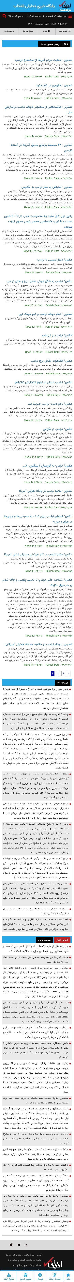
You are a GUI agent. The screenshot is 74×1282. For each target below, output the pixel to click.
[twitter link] (11, 1245)
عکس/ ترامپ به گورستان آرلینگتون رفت (47, 465)
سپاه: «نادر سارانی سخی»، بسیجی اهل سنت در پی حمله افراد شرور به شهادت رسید (35, 959)
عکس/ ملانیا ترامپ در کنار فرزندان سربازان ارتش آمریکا (38, 554)
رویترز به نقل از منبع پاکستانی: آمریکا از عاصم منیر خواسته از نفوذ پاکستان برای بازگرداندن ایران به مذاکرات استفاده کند (35, 948)
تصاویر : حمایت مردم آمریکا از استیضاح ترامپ (43, 60)
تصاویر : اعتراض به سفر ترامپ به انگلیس (46, 187)
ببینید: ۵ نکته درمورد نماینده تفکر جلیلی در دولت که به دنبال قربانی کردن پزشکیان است (35, 911)
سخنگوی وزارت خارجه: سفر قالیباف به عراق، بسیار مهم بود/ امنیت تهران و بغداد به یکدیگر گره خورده (35, 1100)
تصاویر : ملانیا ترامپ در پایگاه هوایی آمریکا (45, 491)
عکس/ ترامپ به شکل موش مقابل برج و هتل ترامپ (39, 281)
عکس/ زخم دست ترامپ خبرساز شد (50, 403)
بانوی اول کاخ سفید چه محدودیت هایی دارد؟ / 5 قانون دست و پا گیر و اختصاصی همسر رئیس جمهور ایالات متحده (38, 221)
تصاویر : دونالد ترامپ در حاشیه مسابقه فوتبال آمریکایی (38, 644)
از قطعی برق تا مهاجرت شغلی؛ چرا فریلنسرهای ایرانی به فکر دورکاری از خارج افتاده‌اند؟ (35, 1167)
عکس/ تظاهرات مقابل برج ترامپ (51, 360)
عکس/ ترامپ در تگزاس (57, 429)
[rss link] (26, 1245)
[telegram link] (19, 1245)
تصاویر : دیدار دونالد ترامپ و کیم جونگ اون (45, 314)
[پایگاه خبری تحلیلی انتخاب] (65, 6)
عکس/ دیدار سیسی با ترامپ (54, 259)
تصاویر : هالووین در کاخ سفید (54, 85)
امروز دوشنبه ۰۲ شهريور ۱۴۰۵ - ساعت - (46, 16)
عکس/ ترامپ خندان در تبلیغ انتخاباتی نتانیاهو (43, 382)
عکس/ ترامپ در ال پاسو (57, 335)
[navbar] (70, 16)
